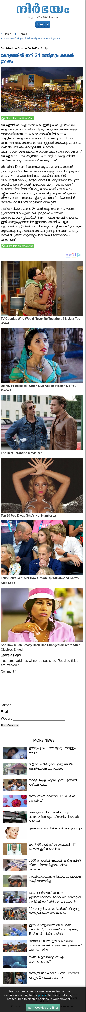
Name (6, 705)
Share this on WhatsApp (19, 118)
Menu (41, 24)
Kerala (23, 34)
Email (5, 712)
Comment (8, 672)
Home (7, 34)
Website (6, 719)
